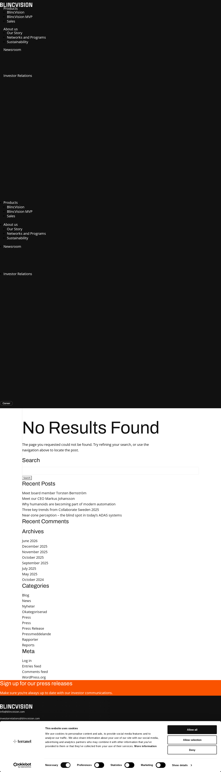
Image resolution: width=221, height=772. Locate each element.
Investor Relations (17, 75)
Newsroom (12, 49)
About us (10, 29)
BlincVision (15, 12)
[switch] (99, 765)
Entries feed (31, 666)
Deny (192, 749)
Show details (180, 765)
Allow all (192, 729)
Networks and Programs (26, 37)
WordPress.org (34, 677)
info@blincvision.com (12, 711)
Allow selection (192, 739)
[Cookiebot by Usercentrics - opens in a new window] (22, 765)
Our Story (14, 32)
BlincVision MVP (19, 16)
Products (10, 8)
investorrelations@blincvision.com (20, 718)
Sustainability (17, 41)
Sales (11, 21)
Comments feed (35, 671)
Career (6, 403)
